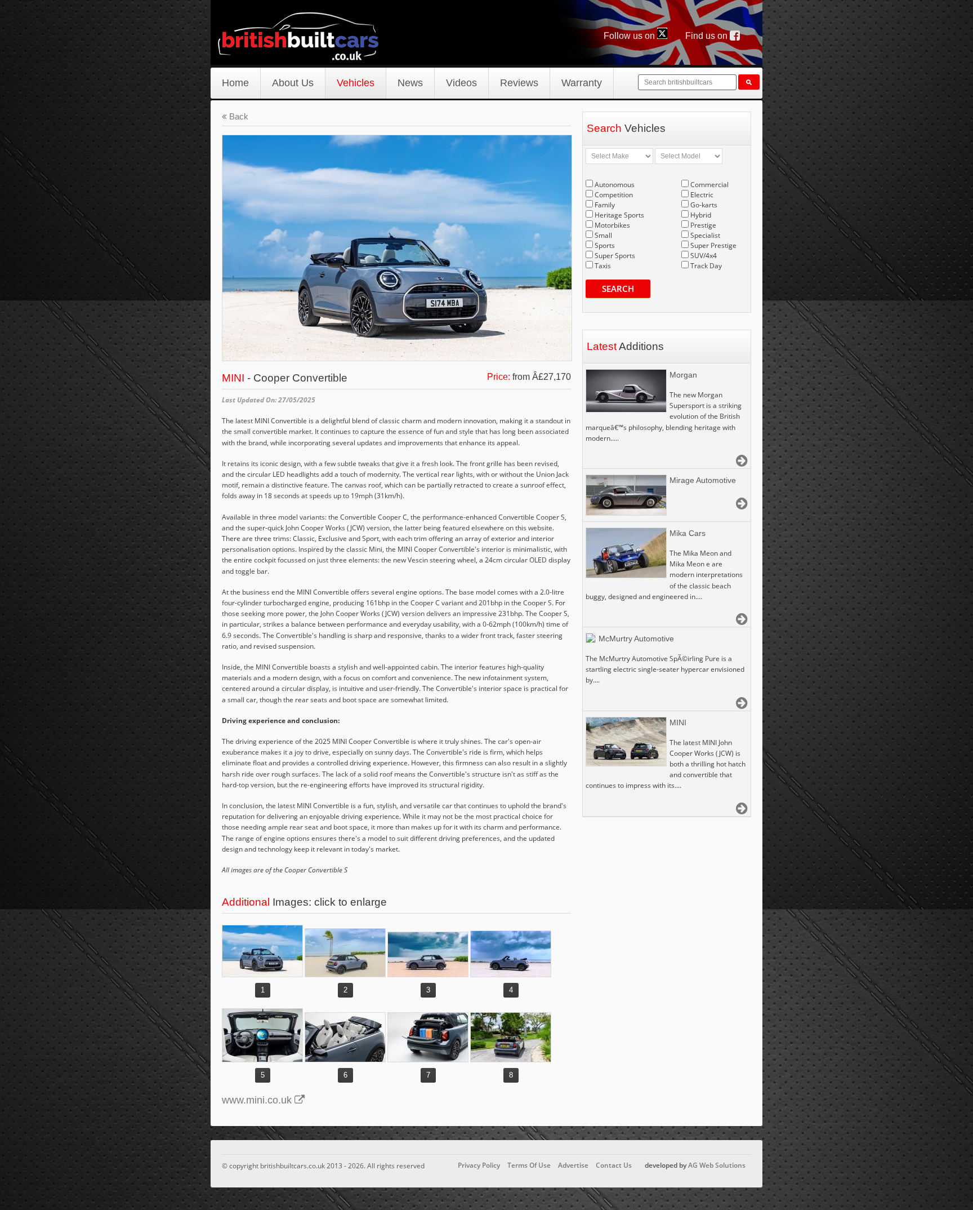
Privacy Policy (479, 1165)
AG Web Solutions (717, 1165)
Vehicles (355, 82)
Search (618, 288)
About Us (293, 82)
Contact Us (614, 1165)
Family (605, 205)
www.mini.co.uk (258, 1100)
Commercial (709, 184)
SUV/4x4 (703, 255)
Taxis (603, 266)
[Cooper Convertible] (262, 951)
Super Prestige (713, 245)
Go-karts (703, 205)
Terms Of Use (529, 1165)
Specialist (705, 235)
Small (603, 235)
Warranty (581, 82)
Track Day (706, 266)
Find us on (707, 36)
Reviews (519, 82)
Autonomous (615, 184)
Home (235, 82)
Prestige (703, 225)
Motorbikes (612, 225)
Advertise (573, 1165)
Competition (614, 195)
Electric (701, 195)
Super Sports (615, 255)
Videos (461, 82)
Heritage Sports (619, 215)
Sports (605, 245)
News (410, 82)
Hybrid (700, 215)
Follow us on (630, 36)
